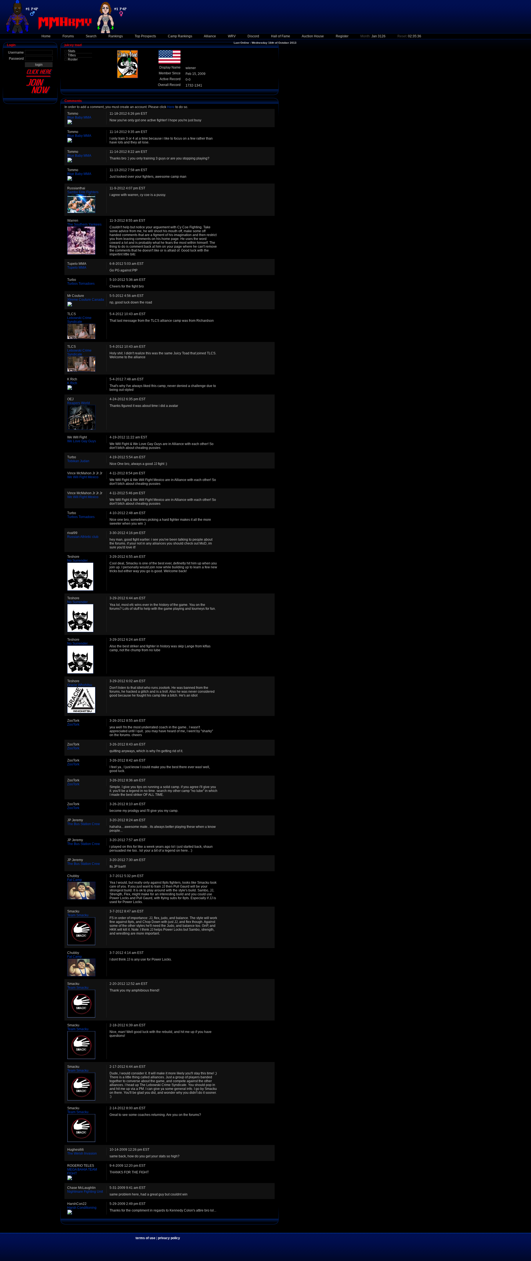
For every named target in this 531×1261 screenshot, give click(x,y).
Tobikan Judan (78, 461)
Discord (253, 36)
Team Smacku (77, 915)
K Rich (72, 383)
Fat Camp (74, 880)
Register (342, 36)
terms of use (145, 1238)
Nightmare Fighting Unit (85, 1192)
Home (46, 36)
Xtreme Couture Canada (85, 300)
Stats (71, 51)
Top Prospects (145, 36)
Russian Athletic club (82, 537)
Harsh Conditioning (82, 1208)
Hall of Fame (280, 36)
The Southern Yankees (84, 224)
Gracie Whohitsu (79, 685)
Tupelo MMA (76, 268)
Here (171, 107)
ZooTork (73, 724)
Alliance (210, 36)
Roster (73, 59)
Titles (72, 55)
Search (91, 36)
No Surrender (77, 561)
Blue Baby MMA (79, 117)
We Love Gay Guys (81, 441)
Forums (68, 36)
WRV (232, 36)
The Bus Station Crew (83, 824)
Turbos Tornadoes (81, 284)
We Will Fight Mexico (82, 477)
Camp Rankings (180, 36)
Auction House (313, 36)
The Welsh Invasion (82, 1153)
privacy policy (169, 1238)
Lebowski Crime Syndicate (79, 320)
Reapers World (78, 403)
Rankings (115, 36)
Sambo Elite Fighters (82, 192)
